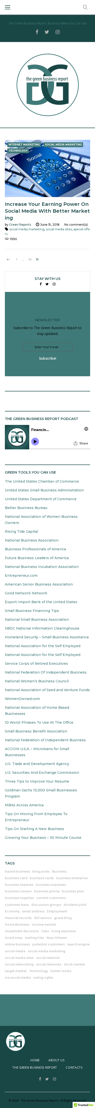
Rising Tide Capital (21, 531)
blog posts (41, 871)
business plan (73, 891)
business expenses (51, 884)
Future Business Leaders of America (37, 558)
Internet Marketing (24, 144)
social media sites (59, 229)
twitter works (60, 971)
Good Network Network (26, 593)
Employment (57, 911)
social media (15, 951)
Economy (12, 911)
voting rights (43, 977)
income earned (44, 924)
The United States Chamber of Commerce (42, 481)
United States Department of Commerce (40, 499)
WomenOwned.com (22, 699)
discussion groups (46, 905)
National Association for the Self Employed (42, 646)
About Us (56, 1060)
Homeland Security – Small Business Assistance (47, 637)
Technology (18, 150)
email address (33, 911)
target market (16, 971)
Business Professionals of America (35, 549)
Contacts (74, 1067)
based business (17, 871)
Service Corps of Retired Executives (36, 663)
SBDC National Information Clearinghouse (42, 628)
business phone (46, 891)
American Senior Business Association (39, 584)
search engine (78, 944)
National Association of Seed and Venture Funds (47, 690)
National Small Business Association (37, 619)
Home (35, 1060)
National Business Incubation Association (42, 567)
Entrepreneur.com (21, 575)
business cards (42, 878)
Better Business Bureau (26, 508)
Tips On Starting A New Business (34, 829)
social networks (48, 964)
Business (59, 871)
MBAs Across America (24, 805)
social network (48, 958)
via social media (18, 977)
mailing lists (34, 938)
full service (43, 918)
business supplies (19, 898)
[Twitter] (47, 284)
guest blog (63, 918)
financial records (18, 918)
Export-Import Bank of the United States (41, 602)
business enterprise (72, 878)
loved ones (13, 938)
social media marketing (26, 229)
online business (17, 944)
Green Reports (20, 224)
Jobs (45, 931)
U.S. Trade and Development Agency (37, 764)
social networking (19, 964)
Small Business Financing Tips (32, 611)
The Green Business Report (34, 1067)
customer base (17, 905)
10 (30, 259)
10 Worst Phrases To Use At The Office (39, 722)
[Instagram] (54, 284)
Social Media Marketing (63, 144)
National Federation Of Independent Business (45, 672)
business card (16, 878)
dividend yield (75, 905)
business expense (19, 884)
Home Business (17, 924)
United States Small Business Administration (44, 490)
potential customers (48, 944)
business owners (18, 891)
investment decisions (22, 931)
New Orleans (57, 938)
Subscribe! (47, 358)
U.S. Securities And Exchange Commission (42, 772)
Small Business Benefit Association (36, 731)
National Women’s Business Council (37, 681)
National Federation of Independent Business (45, 740)
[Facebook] (41, 284)
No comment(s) (76, 224)
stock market (74, 964)
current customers (51, 898)
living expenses (63, 931)
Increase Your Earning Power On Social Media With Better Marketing (47, 211)
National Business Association (31, 540)
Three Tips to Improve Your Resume (37, 781)
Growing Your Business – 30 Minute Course (43, 837)
